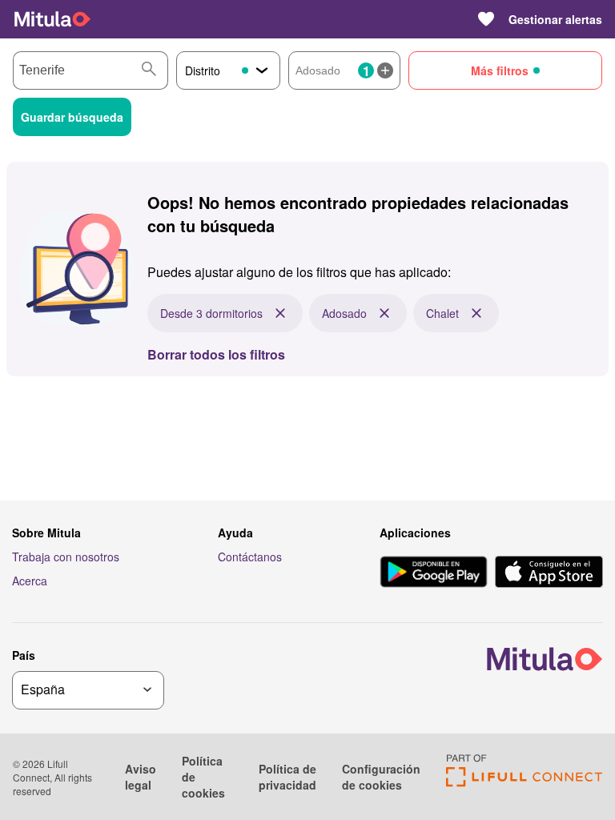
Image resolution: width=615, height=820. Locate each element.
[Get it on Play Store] (433, 573)
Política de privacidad (287, 777)
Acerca (29, 581)
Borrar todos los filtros (216, 354)
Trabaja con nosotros (65, 557)
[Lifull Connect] (524, 782)
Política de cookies (203, 777)
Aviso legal (140, 777)
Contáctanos (250, 557)
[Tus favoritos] (486, 19)
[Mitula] (52, 19)
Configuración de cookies (381, 777)
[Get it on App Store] (549, 573)
